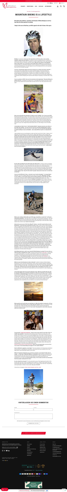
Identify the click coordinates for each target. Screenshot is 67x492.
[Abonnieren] (17, 447)
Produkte (23, 6)
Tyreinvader (44, 252)
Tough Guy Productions (25, 332)
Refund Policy (42, 445)
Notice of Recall (43, 450)
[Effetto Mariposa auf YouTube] (6, 450)
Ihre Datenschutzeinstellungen (38, 490)
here (7, 460)
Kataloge (41, 6)
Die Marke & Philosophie (57, 445)
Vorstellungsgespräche (35, 11)
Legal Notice (42, 452)
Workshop (29, 450)
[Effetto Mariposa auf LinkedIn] (8, 450)
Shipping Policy (42, 447)
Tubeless (28, 445)
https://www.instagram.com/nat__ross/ (33, 367)
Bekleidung (29, 455)
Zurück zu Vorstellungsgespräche (34, 433)
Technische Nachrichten (57, 453)
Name (15, 407)
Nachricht (17, 412)
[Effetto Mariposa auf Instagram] (2, 450)
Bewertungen (30, 6)
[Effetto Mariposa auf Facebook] (4, 450)
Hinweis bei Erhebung (24, 490)
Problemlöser (29, 453)
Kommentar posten (33, 423)
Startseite (28, 11)
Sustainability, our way (57, 456)
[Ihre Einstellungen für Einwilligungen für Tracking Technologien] (65, 490)
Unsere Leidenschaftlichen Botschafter (57, 449)
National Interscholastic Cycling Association (23, 344)
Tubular (28, 447)
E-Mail (35, 407)
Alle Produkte (29, 444)
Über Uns (54, 444)
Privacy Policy (42, 444)
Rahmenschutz (30, 452)
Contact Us (55, 454)
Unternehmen (48, 6)
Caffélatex (45, 256)
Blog (36, 6)
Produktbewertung (56, 447)
